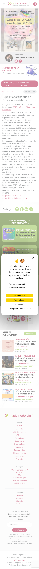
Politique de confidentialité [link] (20, 308)
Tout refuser (19, 300)
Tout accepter (19, 296)
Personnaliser (19, 304)
